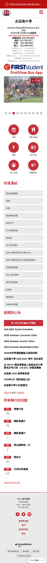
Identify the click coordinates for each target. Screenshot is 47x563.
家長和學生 (23, 529)
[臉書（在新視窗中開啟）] (18, 514)
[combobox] (36, 560)
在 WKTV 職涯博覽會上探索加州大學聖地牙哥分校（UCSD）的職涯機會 (23, 366)
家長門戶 (10, 223)
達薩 (8, 201)
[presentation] (33, 80)
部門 (23, 525)
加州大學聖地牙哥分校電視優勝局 (20, 260)
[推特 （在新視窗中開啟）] (23, 514)
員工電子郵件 (12, 245)
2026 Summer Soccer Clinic (19, 341)
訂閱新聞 (20, 393)
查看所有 (8, 393)
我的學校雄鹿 (12, 215)
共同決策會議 (21, 469)
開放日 (17, 457)
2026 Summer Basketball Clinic (21, 347)
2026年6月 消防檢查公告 (17, 379)
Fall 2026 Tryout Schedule (18, 329)
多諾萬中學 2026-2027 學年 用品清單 (23, 359)
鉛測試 (9, 289)
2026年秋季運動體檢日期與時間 (20, 353)
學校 (23, 533)
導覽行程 (18, 409)
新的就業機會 (12, 193)
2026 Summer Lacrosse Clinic (20, 335)
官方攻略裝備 (12, 230)
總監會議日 (20, 421)
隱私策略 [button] (26, 551)
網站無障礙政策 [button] (13, 551)
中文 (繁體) (35, 560)
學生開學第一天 (22, 445)
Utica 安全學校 (12, 275)
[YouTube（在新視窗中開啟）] (29, 514)
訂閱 (18, 483)
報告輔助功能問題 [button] (24, 556)
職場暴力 (10, 297)
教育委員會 (23, 521)
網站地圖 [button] (36, 551)
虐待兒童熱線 (12, 282)
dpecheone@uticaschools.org (23, 35)
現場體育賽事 (12, 267)
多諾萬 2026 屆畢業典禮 (16, 373)
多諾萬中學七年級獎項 (15, 385)
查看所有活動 (10, 483)
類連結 (9, 238)
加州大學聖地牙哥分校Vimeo (18, 252)
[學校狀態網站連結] (23, 545)
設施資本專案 (12, 304)
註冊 (8, 208)
